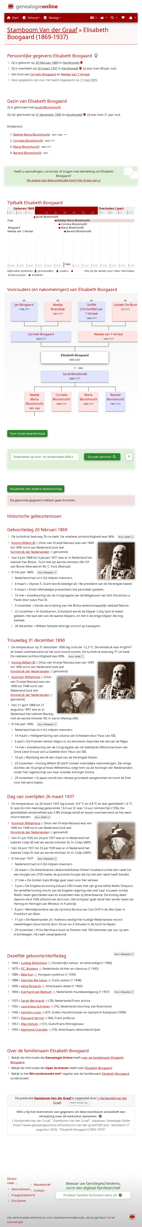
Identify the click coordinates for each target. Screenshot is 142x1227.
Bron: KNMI (124, 536)
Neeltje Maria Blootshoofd (31, 135)
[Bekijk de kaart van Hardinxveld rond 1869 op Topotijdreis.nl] (80, 63)
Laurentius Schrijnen (35, 1006)
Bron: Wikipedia (45, 572)
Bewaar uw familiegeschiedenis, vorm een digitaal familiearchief (93, 1185)
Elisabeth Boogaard (98, 1068)
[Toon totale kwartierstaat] (24, 300)
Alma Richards (31, 986)
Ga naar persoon (100, 457)
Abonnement (20, 1189)
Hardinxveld (70, 63)
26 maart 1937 (48, 68)
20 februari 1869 (47, 63)
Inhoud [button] (32, 18)
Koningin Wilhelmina (25, 677)
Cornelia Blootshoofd (28, 141)
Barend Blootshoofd (27, 153)
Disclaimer (18, 1201)
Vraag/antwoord (23, 1195)
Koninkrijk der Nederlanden (30, 552)
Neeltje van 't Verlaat (75, 74)
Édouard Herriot (32, 1018)
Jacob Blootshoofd (48, 107)
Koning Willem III (23, 543)
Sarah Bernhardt (32, 1001)
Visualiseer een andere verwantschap (36, 489)
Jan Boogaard (24, 305)
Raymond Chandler (34, 1030)
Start (15, 18)
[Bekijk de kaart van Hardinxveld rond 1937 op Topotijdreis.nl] (80, 68)
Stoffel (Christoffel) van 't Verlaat (91, 309)
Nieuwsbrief (42, 1185)
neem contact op (78, 1102)
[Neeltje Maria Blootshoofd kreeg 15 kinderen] (65, 135)
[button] (93, 17)
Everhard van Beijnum (36, 992)
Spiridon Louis (31, 1012)
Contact (39, 1190)
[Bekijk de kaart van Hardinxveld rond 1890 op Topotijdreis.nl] (84, 115)
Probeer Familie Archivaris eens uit (90, 1195)
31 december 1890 (48, 115)
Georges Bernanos (34, 980)
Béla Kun (27, 974)
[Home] (132, 1216)
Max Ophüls (29, 1024)
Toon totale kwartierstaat (27, 433)
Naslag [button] (53, 18)
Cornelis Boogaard (43, 74)
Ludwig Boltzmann (34, 963)
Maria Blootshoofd (26, 147)
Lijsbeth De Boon (125, 305)
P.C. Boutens (29, 969)
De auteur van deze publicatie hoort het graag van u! (64, 180)
